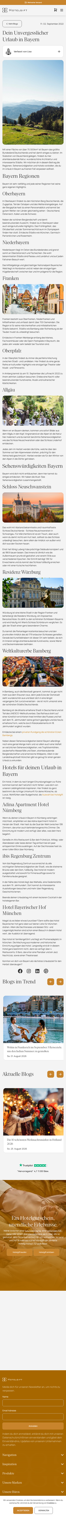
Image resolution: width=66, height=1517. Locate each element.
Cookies (50, 1503)
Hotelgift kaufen (19, 1252)
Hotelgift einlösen (46, 1252)
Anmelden (33, 1426)
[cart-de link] (55, 10)
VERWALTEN (43, 1510)
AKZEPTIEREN (23, 1510)
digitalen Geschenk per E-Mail (37, 1233)
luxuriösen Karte (33, 1230)
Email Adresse (9, 1410)
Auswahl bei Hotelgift (52, 794)
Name (5, 1396)
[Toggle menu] (62, 10)
